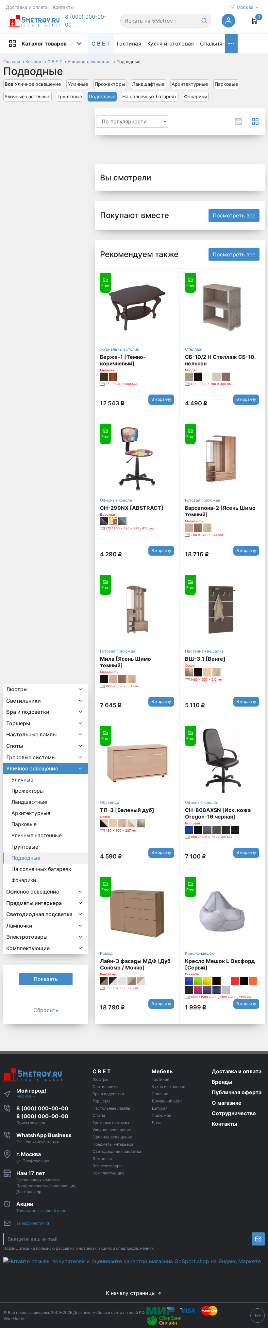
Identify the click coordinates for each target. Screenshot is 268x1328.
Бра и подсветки (27, 712)
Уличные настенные (27, 96)
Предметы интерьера (34, 903)
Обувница (109, 802)
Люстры (16, 689)
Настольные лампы (31, 734)
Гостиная (129, 43)
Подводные (102, 96)
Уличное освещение (33, 84)
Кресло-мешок (199, 953)
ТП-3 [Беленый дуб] (127, 810)
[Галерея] (255, 121)
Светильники (23, 700)
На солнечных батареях (149, 96)
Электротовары (26, 936)
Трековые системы (31, 757)
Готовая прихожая (202, 500)
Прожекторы (110, 84)
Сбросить (46, 1010)
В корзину (161, 399)
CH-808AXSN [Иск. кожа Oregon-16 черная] (218, 813)
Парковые (226, 84)
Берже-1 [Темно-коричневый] (123, 360)
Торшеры (18, 723)
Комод (106, 953)
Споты (14, 746)
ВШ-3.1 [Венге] (205, 658)
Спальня (211, 43)
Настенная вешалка (204, 651)
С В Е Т (101, 43)
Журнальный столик (119, 349)
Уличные (78, 84)
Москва (246, 7)
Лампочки (19, 925)
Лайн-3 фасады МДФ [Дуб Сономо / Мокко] (135, 964)
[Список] (238, 121)
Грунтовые (70, 96)
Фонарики (195, 96)
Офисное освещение (32, 891)
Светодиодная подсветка (39, 914)
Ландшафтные (148, 84)
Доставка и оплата (27, 7)
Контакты (63, 7)
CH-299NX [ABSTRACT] (131, 508)
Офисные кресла (116, 500)
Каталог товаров (44, 43)
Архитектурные (190, 84)
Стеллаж (193, 349)
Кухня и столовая (170, 43)
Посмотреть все (234, 215)
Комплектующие (28, 948)
